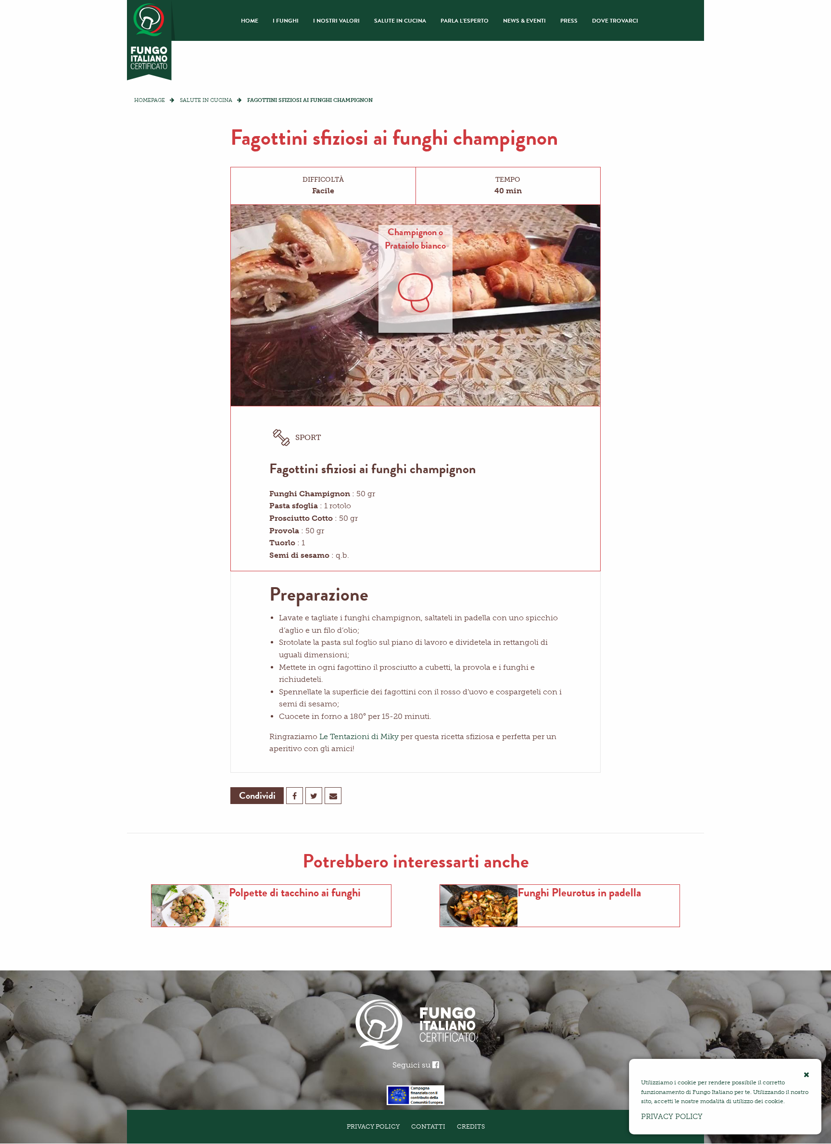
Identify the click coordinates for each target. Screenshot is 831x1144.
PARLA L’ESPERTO (465, 20)
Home (249, 20)
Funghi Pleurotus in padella (579, 892)
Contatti (428, 1126)
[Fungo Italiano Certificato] (151, 40)
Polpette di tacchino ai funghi (295, 892)
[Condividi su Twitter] (313, 795)
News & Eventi (524, 20)
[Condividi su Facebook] (294, 795)
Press (569, 20)
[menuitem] (249, 20)
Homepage (149, 100)
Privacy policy (672, 1116)
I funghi (286, 20)
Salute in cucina (400, 20)
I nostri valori (336, 20)
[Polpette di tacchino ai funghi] (190, 906)
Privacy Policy (373, 1126)
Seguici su (412, 1064)
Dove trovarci (615, 20)
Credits (471, 1126)
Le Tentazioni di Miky (359, 736)
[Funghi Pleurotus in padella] (478, 906)
